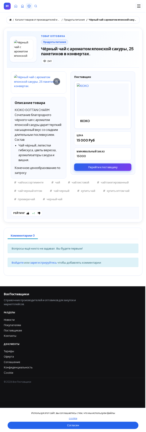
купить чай (88, 190)
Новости (9, 319)
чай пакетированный (115, 182)
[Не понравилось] (39, 213)
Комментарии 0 (23, 235)
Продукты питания (54, 42)
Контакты (10, 335)
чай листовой (80, 182)
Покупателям (12, 325)
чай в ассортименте (31, 182)
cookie (73, 418)
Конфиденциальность (18, 367)
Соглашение (12, 362)
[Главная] (10, 20)
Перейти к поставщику (102, 167)
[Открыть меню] (138, 6)
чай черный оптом (30, 190)
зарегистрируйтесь (43, 262)
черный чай (54, 199)
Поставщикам (13, 330)
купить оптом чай (118, 190)
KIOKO (85, 121)
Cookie (8, 372)
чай (57, 182)
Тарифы (9, 351)
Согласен (73, 425)
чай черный (61, 190)
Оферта (9, 356)
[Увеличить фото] (38, 81)
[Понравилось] (28, 213)
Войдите (18, 262)
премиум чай (26, 199)
